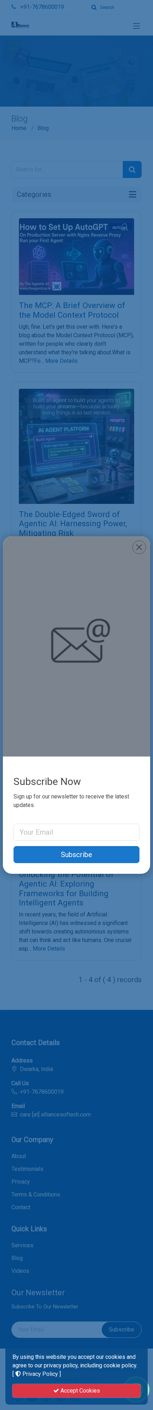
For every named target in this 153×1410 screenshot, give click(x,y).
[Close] (139, 547)
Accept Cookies (79, 1390)
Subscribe (76, 854)
